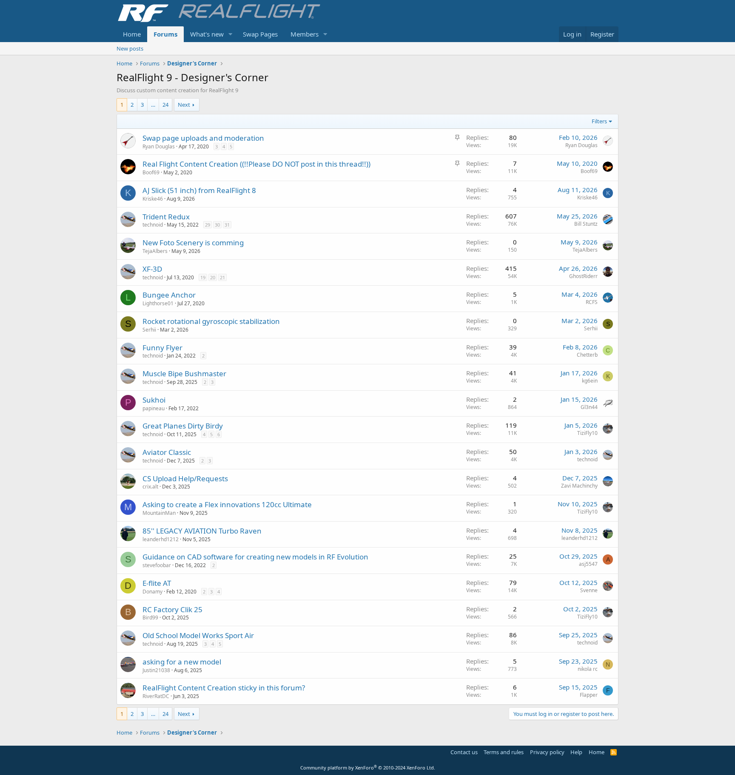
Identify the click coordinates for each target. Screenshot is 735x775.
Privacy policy (547, 752)
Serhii (149, 329)
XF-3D (152, 269)
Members (305, 34)
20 (212, 277)
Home (132, 34)
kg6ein (590, 380)
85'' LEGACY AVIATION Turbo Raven (202, 531)
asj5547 (588, 564)
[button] (230, 34)
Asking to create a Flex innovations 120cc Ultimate (227, 504)
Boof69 (151, 172)
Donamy (152, 591)
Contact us (464, 752)
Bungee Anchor (169, 295)
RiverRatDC (155, 696)
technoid (152, 224)
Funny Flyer (162, 347)
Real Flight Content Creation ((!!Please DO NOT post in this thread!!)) (256, 164)
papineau (153, 408)
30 (217, 224)
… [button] (153, 104)
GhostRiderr (583, 276)
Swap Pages (260, 34)
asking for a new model (181, 662)
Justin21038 (156, 670)
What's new (207, 34)
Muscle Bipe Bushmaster (184, 373)
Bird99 (150, 617)
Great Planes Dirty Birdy (182, 426)
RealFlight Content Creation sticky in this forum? (223, 688)
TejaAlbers (155, 251)
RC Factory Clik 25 (172, 609)
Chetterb (587, 354)
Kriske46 (152, 198)
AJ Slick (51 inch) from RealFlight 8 (199, 190)
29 (207, 224)
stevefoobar (156, 565)
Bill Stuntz (586, 223)
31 (227, 224)
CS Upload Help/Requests (185, 478)
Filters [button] (599, 121)
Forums (165, 34)
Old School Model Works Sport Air (198, 635)
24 (165, 104)
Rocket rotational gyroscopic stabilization (211, 321)
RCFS (592, 302)
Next (184, 104)
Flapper (589, 694)
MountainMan (159, 513)
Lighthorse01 (158, 303)
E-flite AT (156, 583)
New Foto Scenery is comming (193, 242)
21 (222, 277)
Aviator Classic (166, 452)
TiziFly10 (587, 433)
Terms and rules (504, 752)
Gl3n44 (589, 407)
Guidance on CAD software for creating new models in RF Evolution (255, 557)
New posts (130, 48)
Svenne (589, 590)
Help (576, 752)
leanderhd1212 (160, 539)
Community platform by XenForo (367, 767)
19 (202, 277)
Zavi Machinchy (579, 485)
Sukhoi (153, 400)
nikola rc (588, 669)
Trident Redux (166, 216)
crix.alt (150, 486)
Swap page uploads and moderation (203, 138)
